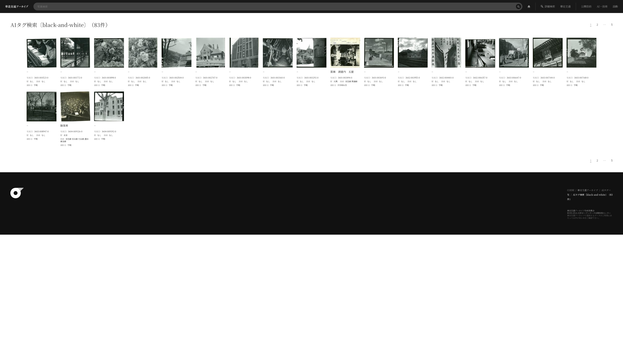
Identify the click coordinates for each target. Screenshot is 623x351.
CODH (570, 190)
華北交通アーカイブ (588, 190)
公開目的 (586, 6)
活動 (615, 6)
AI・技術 (602, 6)
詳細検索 (550, 6)
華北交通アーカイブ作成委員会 (580, 210)
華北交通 (565, 6)
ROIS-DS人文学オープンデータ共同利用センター (589, 213)
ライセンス (580, 217)
